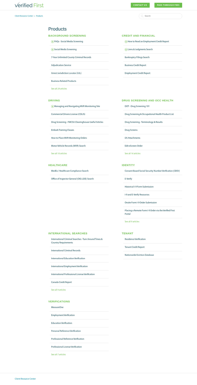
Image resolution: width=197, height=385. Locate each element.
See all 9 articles (132, 222)
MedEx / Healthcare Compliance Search (70, 171)
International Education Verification (68, 258)
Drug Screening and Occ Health (147, 100)
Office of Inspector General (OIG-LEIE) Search (72, 179)
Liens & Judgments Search (140, 49)
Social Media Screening (65, 49)
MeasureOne (57, 307)
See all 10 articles (59, 154)
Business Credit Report (135, 65)
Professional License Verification (66, 347)
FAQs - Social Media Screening (68, 41)
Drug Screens (131, 130)
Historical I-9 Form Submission (139, 187)
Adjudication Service (61, 65)
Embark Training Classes (62, 130)
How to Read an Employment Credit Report (148, 41)
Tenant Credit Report (135, 247)
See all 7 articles (58, 355)
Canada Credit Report (61, 282)
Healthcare (57, 165)
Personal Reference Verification (66, 331)
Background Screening (67, 35)
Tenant (127, 233)
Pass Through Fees (168, 5)
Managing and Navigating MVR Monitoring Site (77, 106)
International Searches (67, 233)
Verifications (59, 301)
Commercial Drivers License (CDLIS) (68, 114)
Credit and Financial (138, 35)
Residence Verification (135, 239)
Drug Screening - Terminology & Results (144, 122)
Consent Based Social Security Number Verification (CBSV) (152, 171)
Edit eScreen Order (133, 146)
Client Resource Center (24, 16)
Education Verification (61, 323)
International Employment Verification (69, 266)
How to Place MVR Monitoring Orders (69, 138)
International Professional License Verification (73, 274)
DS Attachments (132, 138)
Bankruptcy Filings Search (137, 57)
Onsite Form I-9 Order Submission (141, 203)
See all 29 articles (59, 89)
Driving (54, 100)
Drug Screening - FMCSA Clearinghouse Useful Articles (77, 122)
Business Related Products (63, 81)
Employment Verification (63, 315)
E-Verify (128, 179)
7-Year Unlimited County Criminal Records (71, 57)
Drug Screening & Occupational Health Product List (149, 114)
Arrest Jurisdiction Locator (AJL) (66, 73)
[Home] (29, 7)
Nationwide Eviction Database (139, 255)
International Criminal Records (65, 251)
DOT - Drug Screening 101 (137, 106)
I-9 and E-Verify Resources (137, 195)
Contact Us (140, 5)
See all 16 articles (132, 154)
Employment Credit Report (137, 73)
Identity (128, 165)
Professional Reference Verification (67, 339)
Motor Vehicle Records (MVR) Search (68, 146)
